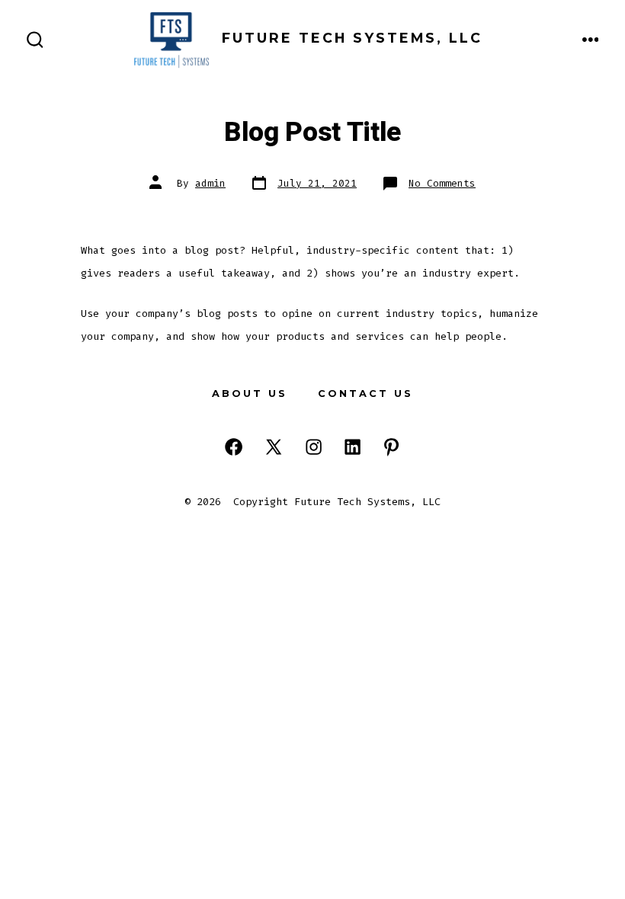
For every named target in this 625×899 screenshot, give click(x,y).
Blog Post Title (312, 132)
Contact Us (365, 393)
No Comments (442, 183)
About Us (249, 393)
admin (210, 183)
